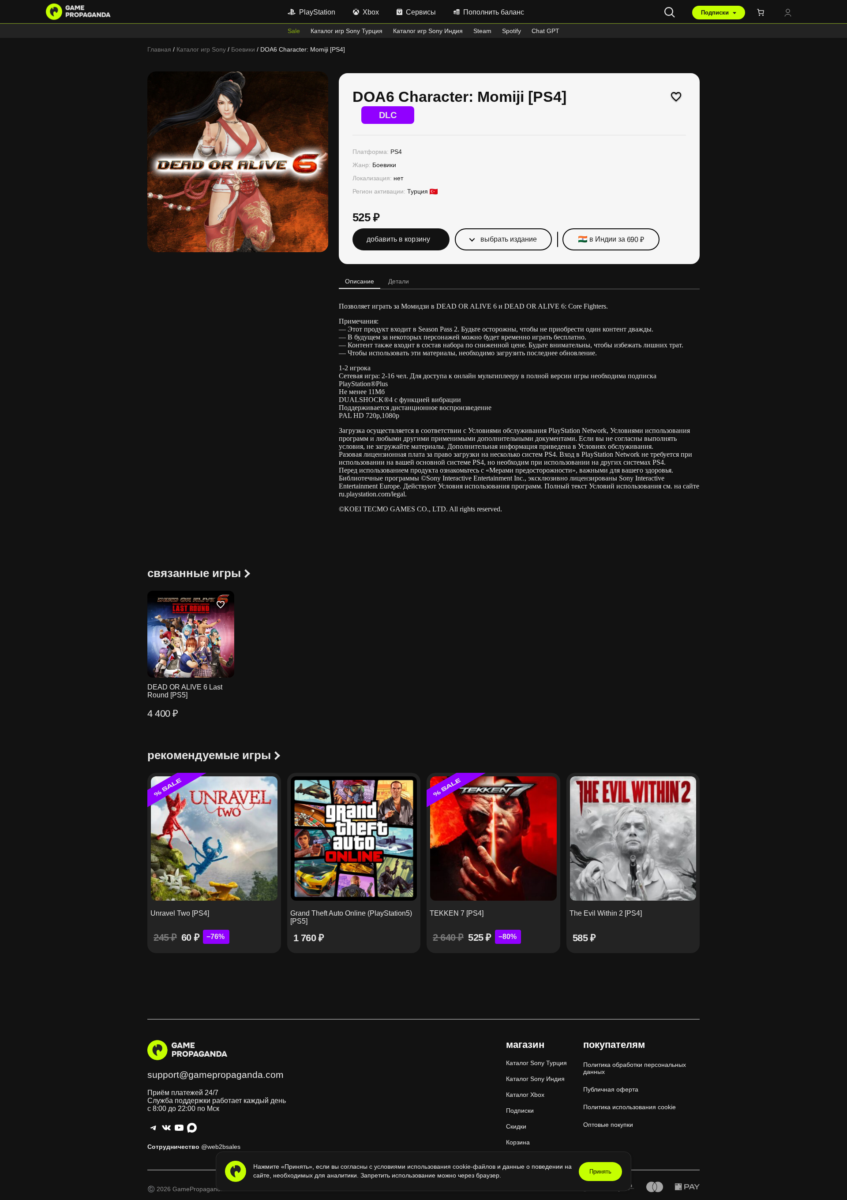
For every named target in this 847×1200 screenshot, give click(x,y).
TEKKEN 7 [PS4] (456, 913)
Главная (159, 49)
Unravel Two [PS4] (179, 913)
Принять (600, 1171)
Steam (482, 30)
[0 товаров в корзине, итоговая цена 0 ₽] (762, 12)
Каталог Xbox (525, 1094)
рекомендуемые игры (209, 755)
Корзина (518, 1142)
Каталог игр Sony (201, 49)
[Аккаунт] (787, 13)
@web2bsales (220, 1146)
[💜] (676, 96)
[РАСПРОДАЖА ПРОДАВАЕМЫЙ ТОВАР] (214, 838)
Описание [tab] (359, 281)
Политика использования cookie (629, 1107)
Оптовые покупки (608, 1124)
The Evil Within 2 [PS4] (606, 913)
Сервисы (421, 12)
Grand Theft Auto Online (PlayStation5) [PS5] (351, 917)
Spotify (511, 30)
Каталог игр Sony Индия (428, 30)
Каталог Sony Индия (535, 1078)
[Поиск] (669, 12)
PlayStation (317, 12)
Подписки (716, 12)
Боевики (243, 49)
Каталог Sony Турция (536, 1062)
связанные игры (194, 573)
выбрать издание (508, 239)
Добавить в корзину (398, 239)
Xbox (371, 12)
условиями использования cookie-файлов (435, 1166)
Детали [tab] (398, 281)
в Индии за (616, 239)
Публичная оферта (610, 1089)
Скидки (516, 1126)
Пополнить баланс (493, 12)
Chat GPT (545, 30)
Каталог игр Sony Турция (346, 30)
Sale (294, 30)
